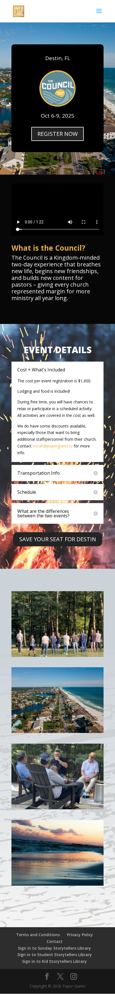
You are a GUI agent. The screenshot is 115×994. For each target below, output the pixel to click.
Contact (55, 941)
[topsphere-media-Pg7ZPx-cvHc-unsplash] (57, 731)
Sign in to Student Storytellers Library (54, 954)
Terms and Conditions (38, 934)
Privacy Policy (80, 934)
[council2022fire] (57, 807)
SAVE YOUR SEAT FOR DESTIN (57, 539)
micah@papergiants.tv (53, 446)
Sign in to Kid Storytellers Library (54, 961)
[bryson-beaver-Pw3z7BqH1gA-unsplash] (57, 884)
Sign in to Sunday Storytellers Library (54, 948)
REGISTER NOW (57, 134)
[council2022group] (57, 655)
